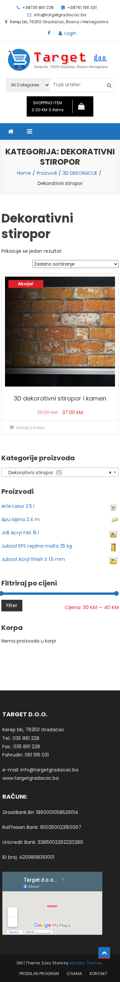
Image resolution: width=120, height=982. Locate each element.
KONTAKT (98, 973)
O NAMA (74, 973)
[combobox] (60, 472)
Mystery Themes (86, 963)
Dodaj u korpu (30, 427)
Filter (11, 605)
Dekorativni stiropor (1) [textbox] (58, 472)
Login (70, 33)
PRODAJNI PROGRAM (39, 973)
